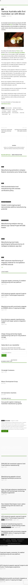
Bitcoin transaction (19, 109)
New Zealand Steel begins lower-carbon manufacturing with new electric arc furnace (13, 505)
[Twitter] (9, 19)
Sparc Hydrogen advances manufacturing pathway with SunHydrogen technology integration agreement (13, 491)
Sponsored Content (5, 420)
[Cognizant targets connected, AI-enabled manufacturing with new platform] (14, 276)
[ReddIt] (15, 19)
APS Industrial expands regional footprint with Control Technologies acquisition (13, 294)
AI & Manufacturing (5, 220)
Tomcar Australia (15, 112)
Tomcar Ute (22, 112)
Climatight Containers (7, 370)
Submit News (13, 539)
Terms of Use (8, 541)
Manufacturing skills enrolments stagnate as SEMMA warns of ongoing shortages (13, 307)
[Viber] (18, 19)
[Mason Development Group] (14, 377)
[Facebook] (6, 19)
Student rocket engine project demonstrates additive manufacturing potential (13, 207)
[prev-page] (1, 267)
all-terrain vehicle (8, 107)
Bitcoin (10, 24)
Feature (3, 238)
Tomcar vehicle (4, 114)
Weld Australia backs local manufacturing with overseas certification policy (10, 188)
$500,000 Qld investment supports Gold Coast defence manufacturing (13, 464)
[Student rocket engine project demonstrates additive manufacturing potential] (14, 197)
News (6, 7)
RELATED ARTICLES (5, 154)
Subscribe (4, 355)
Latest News (4, 271)
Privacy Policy (14, 541)
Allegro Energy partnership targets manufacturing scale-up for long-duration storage (13, 335)
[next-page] (2, 267)
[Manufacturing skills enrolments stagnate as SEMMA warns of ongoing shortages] (14, 302)
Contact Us (20, 541)
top (9, 114)
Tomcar (18, 50)
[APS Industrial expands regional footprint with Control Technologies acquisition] (14, 289)
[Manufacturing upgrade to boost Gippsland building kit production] (14, 472)
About (4, 539)
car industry (4, 111)
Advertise (8, 539)
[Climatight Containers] (14, 366)
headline (9, 111)
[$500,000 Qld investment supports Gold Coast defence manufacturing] (14, 459)
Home (2, 7)
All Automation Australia (8, 393)
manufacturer (14, 111)
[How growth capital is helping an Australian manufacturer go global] (14, 412)
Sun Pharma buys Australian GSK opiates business (21, 130)
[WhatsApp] (21, 19)
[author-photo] (14, 143)
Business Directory (6, 361)
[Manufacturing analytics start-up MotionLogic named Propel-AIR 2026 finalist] (14, 216)
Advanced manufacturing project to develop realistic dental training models (13, 524)
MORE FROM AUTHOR (17, 154)
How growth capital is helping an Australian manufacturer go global (11, 402)
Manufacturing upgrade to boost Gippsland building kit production (11, 477)
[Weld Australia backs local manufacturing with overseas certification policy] (14, 179)
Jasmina (4, 16)
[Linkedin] (12, 19)
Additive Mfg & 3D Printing (6, 201)
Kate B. (12, 527)
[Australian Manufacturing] (14, 3)
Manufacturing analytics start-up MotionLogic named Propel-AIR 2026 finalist (13, 225)
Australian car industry (17, 107)
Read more (4, 431)
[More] (24, 19)
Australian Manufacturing (6, 109)
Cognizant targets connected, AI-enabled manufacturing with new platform (13, 281)
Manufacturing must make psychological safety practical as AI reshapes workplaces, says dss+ (12, 244)
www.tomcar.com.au (5, 103)
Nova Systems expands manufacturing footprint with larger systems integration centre (13, 321)
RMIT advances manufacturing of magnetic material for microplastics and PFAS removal (13, 262)
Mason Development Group (9, 381)
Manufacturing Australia (6, 112)
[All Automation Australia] (14, 389)
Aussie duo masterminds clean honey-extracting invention (6, 131)
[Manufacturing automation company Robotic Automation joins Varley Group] (14, 162)
